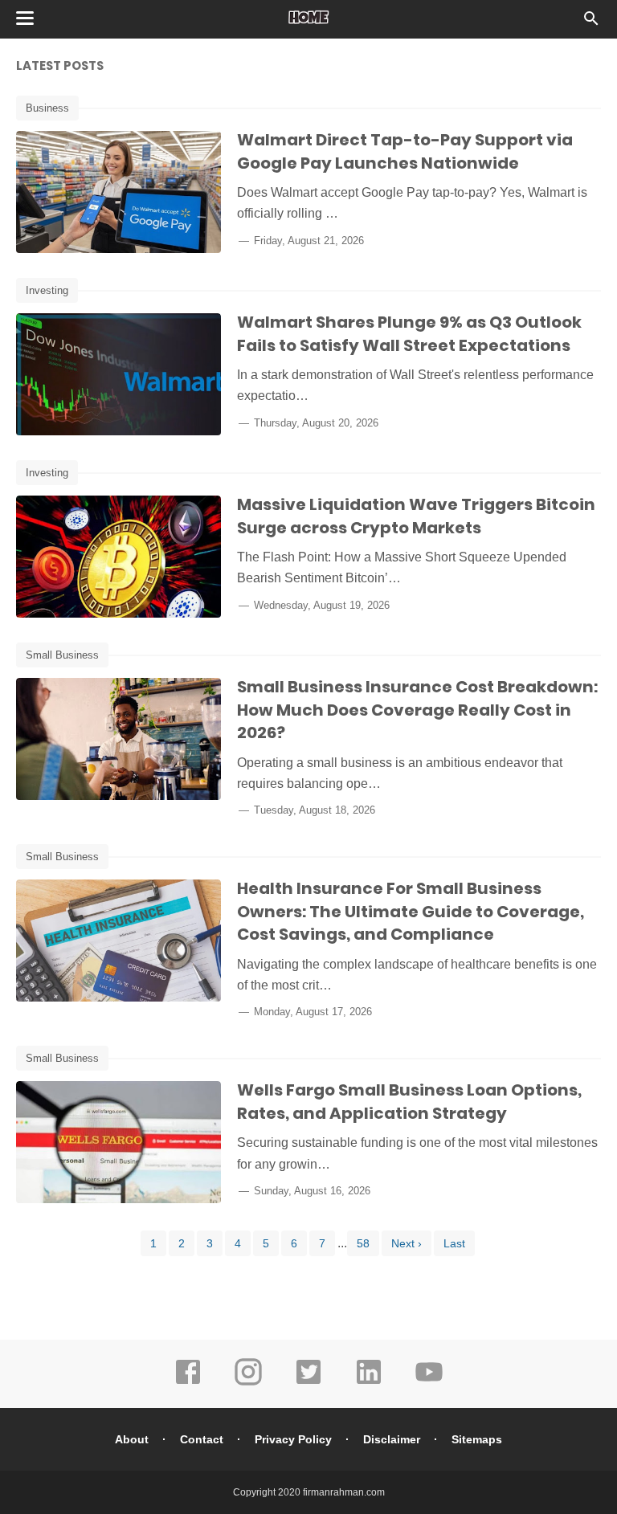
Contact (201, 1439)
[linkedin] (369, 1383)
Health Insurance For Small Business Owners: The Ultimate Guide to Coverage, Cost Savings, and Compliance (410, 911)
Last (454, 1243)
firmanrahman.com (344, 1492)
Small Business (62, 655)
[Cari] (591, 22)
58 (363, 1243)
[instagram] (248, 1383)
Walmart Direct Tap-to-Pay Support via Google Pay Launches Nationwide (405, 151)
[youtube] (429, 1383)
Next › (406, 1243)
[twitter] (308, 1383)
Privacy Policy (293, 1439)
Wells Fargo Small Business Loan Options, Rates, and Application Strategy (409, 1101)
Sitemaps (477, 1439)
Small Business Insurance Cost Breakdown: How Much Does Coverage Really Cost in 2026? (417, 709)
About (132, 1439)
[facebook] (188, 1383)
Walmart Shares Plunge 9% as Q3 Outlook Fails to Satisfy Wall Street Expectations (409, 334)
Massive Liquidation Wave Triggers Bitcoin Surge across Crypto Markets (416, 516)
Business (47, 108)
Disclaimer (391, 1439)
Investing (47, 290)
